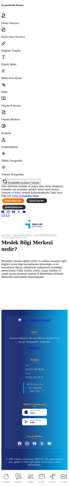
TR (3, 215)
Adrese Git (33, 347)
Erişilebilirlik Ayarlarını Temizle (23, 183)
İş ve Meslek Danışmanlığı (45, 235)
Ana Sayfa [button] (5, 235)
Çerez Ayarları (36, 201)
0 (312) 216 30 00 (34, 369)
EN (8, 215)
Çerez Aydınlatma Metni (25, 195)
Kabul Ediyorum (13, 201)
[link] (3, 212)
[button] (34, 19)
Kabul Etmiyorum (14, 207)
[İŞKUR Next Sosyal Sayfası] (34, 443)
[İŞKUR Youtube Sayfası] (49, 443)
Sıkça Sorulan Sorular (22, 235)
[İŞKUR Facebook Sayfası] (19, 443)
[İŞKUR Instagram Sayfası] (27, 443)
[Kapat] (2, 13)
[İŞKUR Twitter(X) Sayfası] (42, 443)
